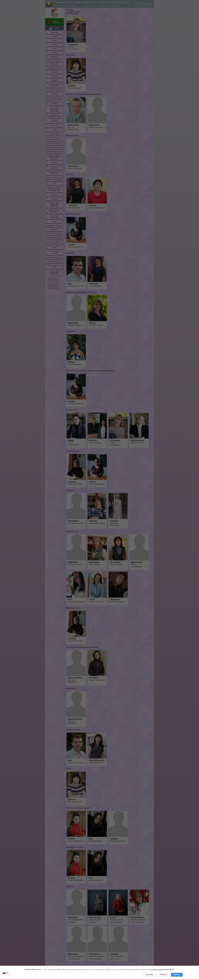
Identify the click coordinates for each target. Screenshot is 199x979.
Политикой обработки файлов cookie (162, 969)
